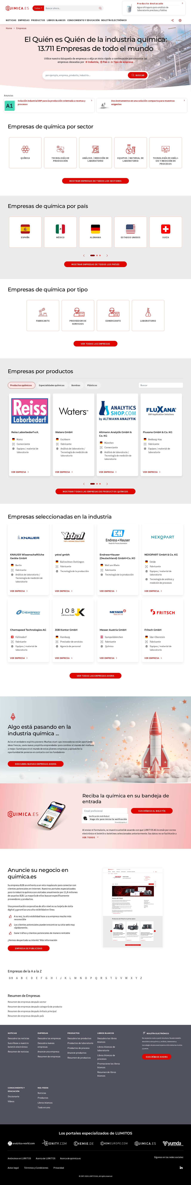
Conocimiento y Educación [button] (83, 20)
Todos (37, 8)
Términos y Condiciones (36, 1167)
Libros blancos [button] (56, 20)
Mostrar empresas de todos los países (95, 264)
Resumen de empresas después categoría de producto (35, 1006)
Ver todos (89, 837)
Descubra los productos (79, 1038)
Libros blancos (45, 1102)
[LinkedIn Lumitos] (181, 1167)
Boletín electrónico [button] (114, 20)
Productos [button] (38, 20)
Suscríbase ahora (157, 1056)
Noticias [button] (11, 20)
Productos (43, 1097)
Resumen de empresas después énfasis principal (32, 1011)
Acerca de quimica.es (70, 1158)
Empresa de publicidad (28, 948)
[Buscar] (100, 8)
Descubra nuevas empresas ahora (35, 763)
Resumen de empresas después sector (27, 1001)
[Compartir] (172, 20)
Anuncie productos (76, 1052)
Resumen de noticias (18, 1051)
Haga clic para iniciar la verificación (108, 819)
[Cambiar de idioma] (180, 20)
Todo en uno (44, 1107)
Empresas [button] (24, 20)
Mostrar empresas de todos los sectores (95, 180)
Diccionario (13, 1096)
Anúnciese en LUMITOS (19, 1158)
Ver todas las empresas (95, 343)
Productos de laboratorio (80, 1043)
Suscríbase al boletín (151, 810)
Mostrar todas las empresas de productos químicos (95, 491)
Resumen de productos (79, 1057)
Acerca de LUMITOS (45, 1158)
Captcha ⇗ (121, 822)
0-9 (11, 978)
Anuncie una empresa (48, 1051)
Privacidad (58, 1167)
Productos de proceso (78, 1047)
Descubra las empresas (49, 1038)
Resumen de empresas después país (26, 1015)
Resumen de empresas (49, 1056)
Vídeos (11, 1101)
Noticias (42, 1092)
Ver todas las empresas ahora (95, 675)
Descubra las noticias (18, 1038)
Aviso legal (13, 1167)
